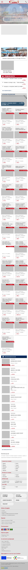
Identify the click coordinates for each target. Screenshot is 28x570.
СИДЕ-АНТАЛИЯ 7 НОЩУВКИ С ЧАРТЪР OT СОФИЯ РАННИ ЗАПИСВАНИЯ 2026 (20, 319)
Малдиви (4, 467)
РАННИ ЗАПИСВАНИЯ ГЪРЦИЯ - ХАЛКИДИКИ (14, 19)
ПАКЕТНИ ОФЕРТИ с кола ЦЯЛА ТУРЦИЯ (7, 71)
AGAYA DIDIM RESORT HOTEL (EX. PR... (18, 388)
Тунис (17, 470)
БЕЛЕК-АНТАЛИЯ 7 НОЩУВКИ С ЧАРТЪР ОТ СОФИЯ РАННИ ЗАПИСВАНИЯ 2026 (6, 338)
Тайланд (4, 470)
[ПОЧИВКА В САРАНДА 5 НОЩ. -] (7, 134)
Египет (17, 463)
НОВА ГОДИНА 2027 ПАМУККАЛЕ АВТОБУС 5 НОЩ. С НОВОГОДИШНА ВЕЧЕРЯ (6, 243)
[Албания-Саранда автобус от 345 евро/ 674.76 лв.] (14, 52)
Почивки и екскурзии (5, 495)
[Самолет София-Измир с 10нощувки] (20, 210)
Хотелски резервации (18, 495)
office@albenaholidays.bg (6, 550)
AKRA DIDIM (13, 424)
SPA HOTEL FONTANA (15, 442)
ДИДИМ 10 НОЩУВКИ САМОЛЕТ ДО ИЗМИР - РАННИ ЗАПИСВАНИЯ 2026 (20, 262)
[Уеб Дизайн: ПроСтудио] (4, 568)
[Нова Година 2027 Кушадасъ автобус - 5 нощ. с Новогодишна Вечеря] (7, 230)
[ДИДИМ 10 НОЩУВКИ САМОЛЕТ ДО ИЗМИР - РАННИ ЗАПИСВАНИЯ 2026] (20, 268)
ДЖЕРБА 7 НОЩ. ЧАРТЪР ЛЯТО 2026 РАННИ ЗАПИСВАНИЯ (6, 186)
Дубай (17, 468)
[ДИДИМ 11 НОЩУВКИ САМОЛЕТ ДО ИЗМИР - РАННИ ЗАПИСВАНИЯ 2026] (20, 306)
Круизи (17, 500)
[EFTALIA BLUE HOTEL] (6, 383)
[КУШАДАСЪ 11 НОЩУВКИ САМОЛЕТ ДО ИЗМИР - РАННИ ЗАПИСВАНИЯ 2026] (20, 287)
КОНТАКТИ (4, 512)
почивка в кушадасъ (13, 455)
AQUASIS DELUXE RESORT (16, 397)
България (5, 476)
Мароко (4, 465)
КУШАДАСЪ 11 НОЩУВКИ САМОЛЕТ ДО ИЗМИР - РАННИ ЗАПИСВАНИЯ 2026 (20, 281)
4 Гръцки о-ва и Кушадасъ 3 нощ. (5, 482)
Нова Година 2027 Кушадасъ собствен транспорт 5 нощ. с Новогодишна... (6, 319)
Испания (17, 467)
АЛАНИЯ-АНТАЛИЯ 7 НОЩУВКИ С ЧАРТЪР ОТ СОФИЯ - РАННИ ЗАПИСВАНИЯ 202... (6, 205)
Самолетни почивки (6, 461)
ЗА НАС (3, 510)
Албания (17, 476)
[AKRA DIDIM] (6, 428)
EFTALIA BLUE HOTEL (15, 379)
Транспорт (5, 504)
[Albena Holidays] (14, 1)
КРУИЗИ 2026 (5, 479)
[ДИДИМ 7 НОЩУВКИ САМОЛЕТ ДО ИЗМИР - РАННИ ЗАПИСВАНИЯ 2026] (20, 249)
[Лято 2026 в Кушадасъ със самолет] (20, 134)
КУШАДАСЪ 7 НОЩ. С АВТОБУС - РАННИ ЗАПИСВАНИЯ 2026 (19, 186)
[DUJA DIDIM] (6, 410)
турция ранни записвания (5, 457)
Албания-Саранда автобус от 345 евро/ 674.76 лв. (14, 58)
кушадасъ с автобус (22, 455)
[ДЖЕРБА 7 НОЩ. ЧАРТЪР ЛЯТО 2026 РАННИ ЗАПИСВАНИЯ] (7, 191)
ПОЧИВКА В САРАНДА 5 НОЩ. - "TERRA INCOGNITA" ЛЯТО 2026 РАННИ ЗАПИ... (14, 82)
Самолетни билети (7, 500)
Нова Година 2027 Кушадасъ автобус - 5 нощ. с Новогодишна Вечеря (7, 224)
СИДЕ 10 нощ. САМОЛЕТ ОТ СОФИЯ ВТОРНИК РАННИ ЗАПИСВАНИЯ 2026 (7, 300)
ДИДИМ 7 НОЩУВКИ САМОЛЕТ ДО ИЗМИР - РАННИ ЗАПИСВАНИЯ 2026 (20, 243)
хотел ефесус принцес (5, 455)
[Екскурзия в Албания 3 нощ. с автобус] (20, 115)
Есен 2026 (4, 484)
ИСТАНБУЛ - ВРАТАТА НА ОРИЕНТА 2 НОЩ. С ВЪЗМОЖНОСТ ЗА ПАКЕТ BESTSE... (6, 110)
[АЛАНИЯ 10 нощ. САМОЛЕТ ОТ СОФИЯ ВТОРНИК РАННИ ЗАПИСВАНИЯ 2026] (20, 230)
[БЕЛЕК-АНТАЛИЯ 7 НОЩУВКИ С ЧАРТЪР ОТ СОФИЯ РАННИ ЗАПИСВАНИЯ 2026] (7, 344)
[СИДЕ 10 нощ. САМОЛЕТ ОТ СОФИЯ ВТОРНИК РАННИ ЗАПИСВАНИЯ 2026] (7, 306)
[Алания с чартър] (7, 210)
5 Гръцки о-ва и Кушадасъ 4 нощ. (18, 482)
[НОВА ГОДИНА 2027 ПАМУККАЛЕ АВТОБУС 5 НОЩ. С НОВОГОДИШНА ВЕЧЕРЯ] (7, 249)
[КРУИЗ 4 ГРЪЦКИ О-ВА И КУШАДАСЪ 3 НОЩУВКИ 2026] (20, 153)
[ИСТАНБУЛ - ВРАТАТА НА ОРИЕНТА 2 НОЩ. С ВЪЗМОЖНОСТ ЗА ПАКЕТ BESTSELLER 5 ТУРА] (7, 115)
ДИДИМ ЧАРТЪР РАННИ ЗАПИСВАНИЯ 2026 (20, 167)
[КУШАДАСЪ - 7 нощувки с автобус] (20, 191)
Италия (4, 468)
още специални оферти (6, 90)
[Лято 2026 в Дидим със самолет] (20, 172)
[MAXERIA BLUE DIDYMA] (6, 419)
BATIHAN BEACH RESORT (16, 361)
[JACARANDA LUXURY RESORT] (6, 437)
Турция (4, 463)
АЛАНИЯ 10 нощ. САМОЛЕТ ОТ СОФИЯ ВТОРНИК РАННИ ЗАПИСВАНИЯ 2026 (21, 224)
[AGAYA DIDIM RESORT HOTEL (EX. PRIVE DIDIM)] (6, 392)
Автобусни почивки (6, 472)
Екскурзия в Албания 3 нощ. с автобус (20, 110)
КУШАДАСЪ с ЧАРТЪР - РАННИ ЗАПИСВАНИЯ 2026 (20, 129)
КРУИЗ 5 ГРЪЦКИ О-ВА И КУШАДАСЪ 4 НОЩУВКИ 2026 (6, 167)
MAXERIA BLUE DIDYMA (16, 415)
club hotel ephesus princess (16, 457)
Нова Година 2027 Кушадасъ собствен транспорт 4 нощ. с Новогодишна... (6, 281)
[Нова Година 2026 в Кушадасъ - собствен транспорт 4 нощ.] (7, 287)
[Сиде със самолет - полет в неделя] (20, 325)
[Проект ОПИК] (14, 559)
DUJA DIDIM (13, 406)
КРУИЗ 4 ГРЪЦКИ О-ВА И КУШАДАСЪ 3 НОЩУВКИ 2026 (20, 148)
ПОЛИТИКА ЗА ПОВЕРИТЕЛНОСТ (8, 515)
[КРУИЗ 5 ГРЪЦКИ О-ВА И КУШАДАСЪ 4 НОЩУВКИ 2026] (7, 172)
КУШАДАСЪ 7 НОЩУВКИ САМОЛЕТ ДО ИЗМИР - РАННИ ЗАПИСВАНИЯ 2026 (13, 78)
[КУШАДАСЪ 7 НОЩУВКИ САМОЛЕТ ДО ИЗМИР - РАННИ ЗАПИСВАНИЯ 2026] (14, 102)
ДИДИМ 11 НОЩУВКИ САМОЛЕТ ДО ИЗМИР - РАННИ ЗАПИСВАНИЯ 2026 (20, 300)
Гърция (17, 465)
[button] (26, 14)
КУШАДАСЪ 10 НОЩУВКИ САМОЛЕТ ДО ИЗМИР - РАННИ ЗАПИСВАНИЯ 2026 (13, 86)
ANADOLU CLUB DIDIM (15, 370)
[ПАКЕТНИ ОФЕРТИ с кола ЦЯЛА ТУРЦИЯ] (7, 65)
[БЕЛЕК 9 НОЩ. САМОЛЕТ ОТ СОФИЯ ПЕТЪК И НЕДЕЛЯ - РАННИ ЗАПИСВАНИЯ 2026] (7, 268)
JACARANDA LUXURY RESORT (17, 433)
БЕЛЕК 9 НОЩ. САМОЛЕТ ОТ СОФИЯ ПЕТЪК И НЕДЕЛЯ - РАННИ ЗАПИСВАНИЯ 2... (7, 262)
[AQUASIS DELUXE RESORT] (6, 401)
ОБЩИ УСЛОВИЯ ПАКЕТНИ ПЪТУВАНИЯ (10, 513)
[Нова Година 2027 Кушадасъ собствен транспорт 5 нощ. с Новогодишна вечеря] (7, 325)
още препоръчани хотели (6, 449)
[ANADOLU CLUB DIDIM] (6, 374)
